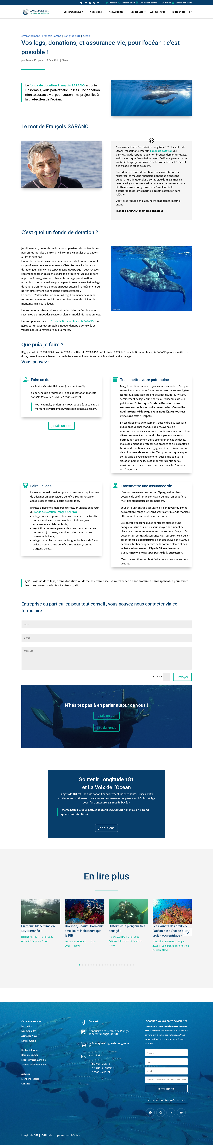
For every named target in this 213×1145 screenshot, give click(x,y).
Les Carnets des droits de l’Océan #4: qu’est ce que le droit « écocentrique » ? (171, 930)
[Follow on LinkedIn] (170, 1112)
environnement (30, 36)
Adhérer (26, 1073)
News (65, 60)
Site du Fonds (106, 727)
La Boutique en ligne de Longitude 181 (109, 1045)
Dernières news (29, 1054)
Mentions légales (30, 1078)
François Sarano (51, 36)
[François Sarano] (61, 188)
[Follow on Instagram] (160, 1112)
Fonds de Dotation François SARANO (72, 321)
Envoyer (182, 677)
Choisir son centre (148, 3)
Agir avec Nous (29, 1035)
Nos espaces (137, 12)
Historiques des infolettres (166, 1100)
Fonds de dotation (161, 151)
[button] (25, 932)
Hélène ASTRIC (29, 936)
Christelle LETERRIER (163, 941)
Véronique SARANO (75, 941)
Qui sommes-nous (31, 1021)
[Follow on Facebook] (150, 1112)
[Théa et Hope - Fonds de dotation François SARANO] (151, 116)
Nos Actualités (116, 12)
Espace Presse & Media (33, 1059)
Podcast (113, 3)
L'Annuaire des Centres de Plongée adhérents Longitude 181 (109, 1032)
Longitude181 (72, 36)
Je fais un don (61, 426)
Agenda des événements (34, 1064)
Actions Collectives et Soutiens (125, 940)
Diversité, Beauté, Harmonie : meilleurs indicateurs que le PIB (84, 930)
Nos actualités (28, 1030)
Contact (25, 1083)
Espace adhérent (184, 3)
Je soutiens (106, 828)
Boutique (166, 3)
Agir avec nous (157, 12)
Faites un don (128, 3)
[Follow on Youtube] (181, 1112)
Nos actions (96, 12)
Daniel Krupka (34, 60)
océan (86, 36)
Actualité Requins (31, 940)
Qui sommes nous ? (73, 12)
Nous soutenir (28, 1040)
